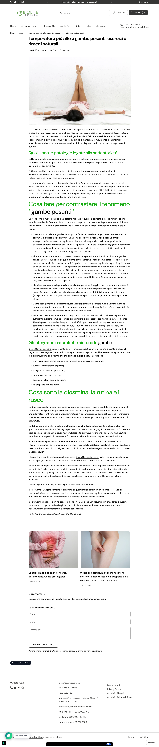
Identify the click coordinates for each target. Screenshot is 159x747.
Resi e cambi (113, 685)
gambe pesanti (51, 211)
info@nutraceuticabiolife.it (78, 706)
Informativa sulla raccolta (58, 744)
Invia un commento (43, 644)
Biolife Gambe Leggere (40, 348)
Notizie (22, 33)
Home (12, 33)
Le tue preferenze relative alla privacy (89, 744)
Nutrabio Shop (36, 737)
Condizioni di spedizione (119, 697)
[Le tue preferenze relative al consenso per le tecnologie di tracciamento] (4, 743)
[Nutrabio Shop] (27, 13)
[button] (138, 12)
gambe (105, 343)
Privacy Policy (114, 689)
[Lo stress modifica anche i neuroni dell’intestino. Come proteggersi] (54, 550)
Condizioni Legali (115, 693)
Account (121, 12)
